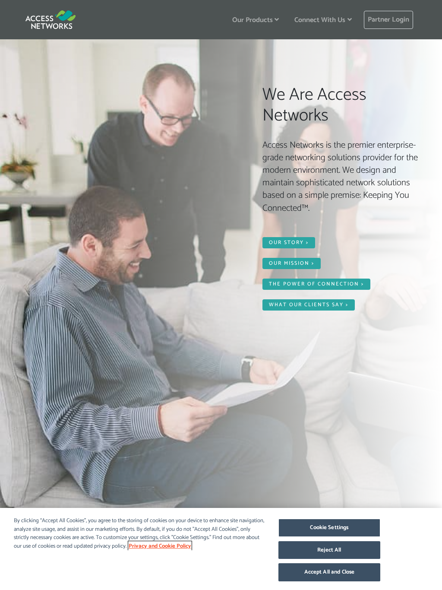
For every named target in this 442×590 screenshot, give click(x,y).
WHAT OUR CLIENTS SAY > (308, 305)
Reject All (329, 550)
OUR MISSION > (291, 263)
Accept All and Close (329, 572)
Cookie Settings (329, 527)
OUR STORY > (289, 242)
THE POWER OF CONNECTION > (316, 284)
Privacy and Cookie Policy (160, 546)
